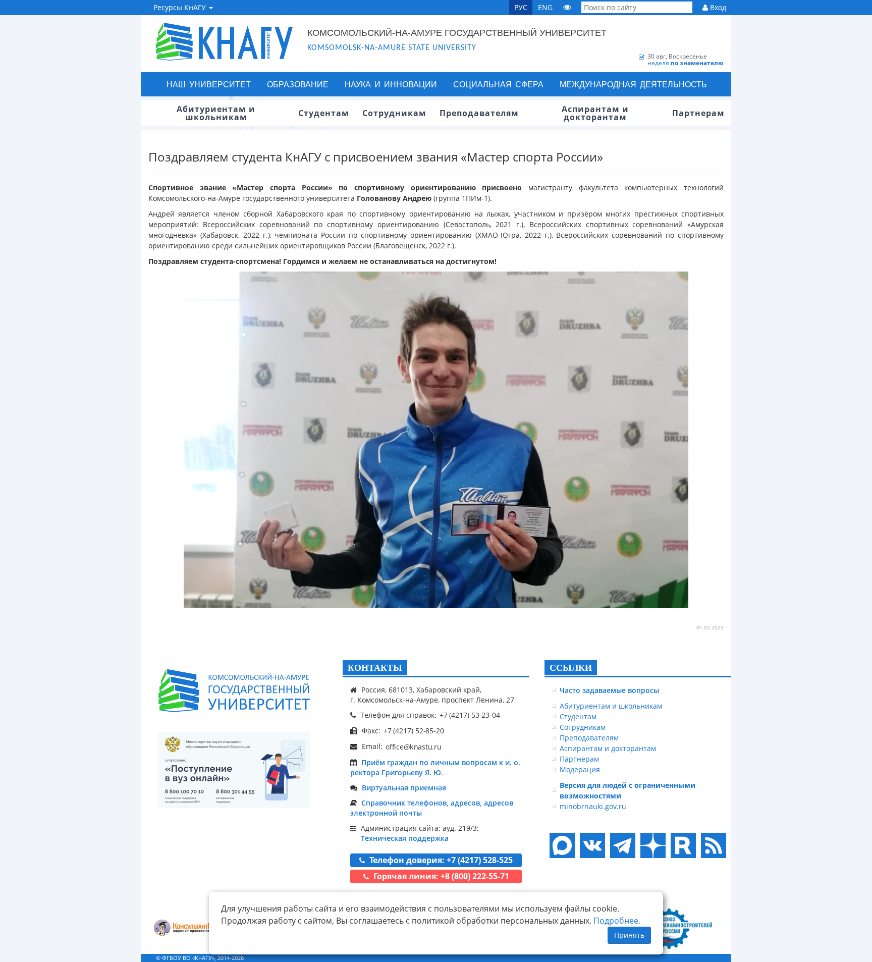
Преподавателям (589, 737)
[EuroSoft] (188, 928)
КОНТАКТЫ (375, 668)
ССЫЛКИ (571, 668)
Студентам (578, 716)
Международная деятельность (633, 84)
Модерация (580, 769)
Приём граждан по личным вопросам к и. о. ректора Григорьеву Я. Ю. (435, 767)
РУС (520, 7)
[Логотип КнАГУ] (234, 690)
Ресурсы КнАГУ (180, 7)
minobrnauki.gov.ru (593, 806)
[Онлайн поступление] (234, 770)
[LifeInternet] (711, 957)
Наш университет (209, 84)
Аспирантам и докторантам (608, 748)
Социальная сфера (498, 84)
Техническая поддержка (405, 838)
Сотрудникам (583, 727)
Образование (298, 84)
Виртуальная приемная (404, 787)
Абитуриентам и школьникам (611, 706)
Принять (629, 935)
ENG (545, 7)
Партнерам (579, 759)
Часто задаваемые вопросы (609, 690)
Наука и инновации (391, 84)
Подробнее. (616, 920)
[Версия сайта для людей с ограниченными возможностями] (567, 7)
